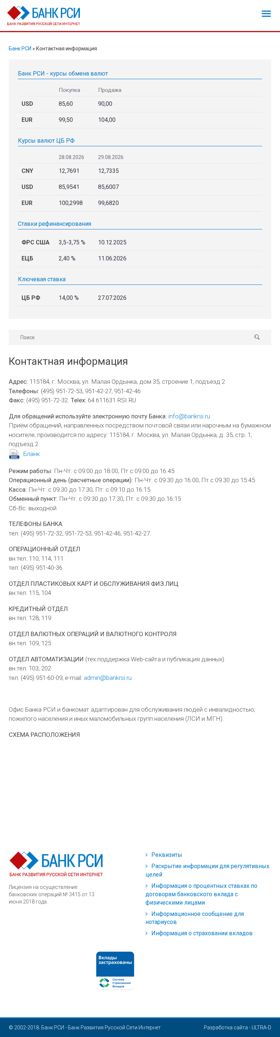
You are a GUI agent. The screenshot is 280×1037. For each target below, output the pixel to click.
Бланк (31, 453)
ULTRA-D (261, 1027)
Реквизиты (166, 854)
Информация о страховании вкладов (202, 933)
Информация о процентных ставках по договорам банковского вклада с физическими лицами (201, 894)
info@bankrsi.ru (189, 416)
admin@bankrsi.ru (108, 677)
